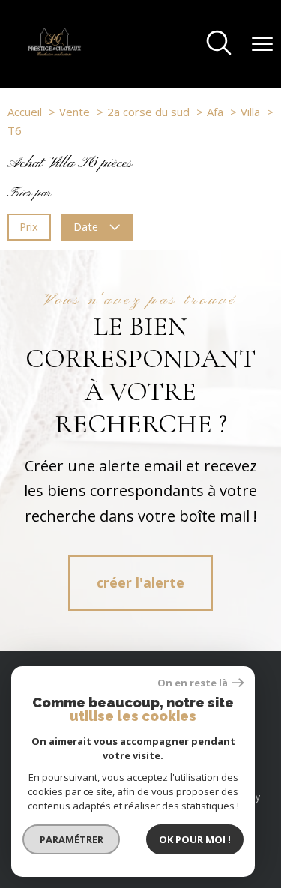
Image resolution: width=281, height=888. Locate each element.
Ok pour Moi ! (195, 839)
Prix (28, 226)
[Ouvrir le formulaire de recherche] (218, 44)
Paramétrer (71, 839)
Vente (74, 111)
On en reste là (192, 683)
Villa (250, 111)
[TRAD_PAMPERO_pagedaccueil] (54, 52)
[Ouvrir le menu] (262, 44)
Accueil (24, 111)
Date (86, 226)
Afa (215, 111)
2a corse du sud (148, 111)
